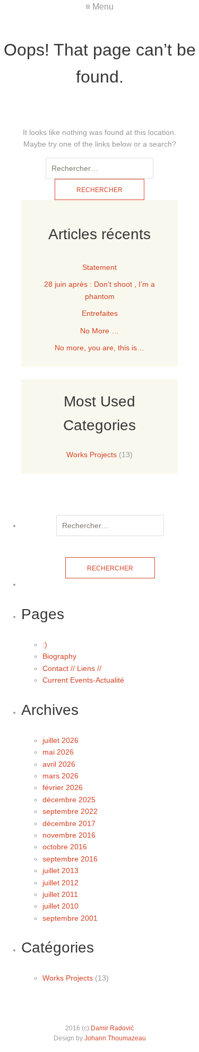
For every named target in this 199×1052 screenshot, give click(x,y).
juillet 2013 (60, 870)
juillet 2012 (60, 882)
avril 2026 (58, 764)
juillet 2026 (60, 740)
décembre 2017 (69, 823)
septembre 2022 (70, 811)
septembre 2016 (70, 859)
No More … (99, 331)
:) (44, 644)
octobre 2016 (64, 846)
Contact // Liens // (71, 668)
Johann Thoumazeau (115, 1038)
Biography (59, 656)
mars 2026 (60, 776)
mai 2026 (58, 752)
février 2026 (62, 787)
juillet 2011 (60, 894)
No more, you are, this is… (99, 347)
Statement (99, 267)
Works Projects (91, 454)
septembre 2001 (70, 918)
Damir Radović (112, 1028)
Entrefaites (100, 313)
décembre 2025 (69, 799)
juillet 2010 (60, 906)
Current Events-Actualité (83, 680)
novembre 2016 (69, 835)
